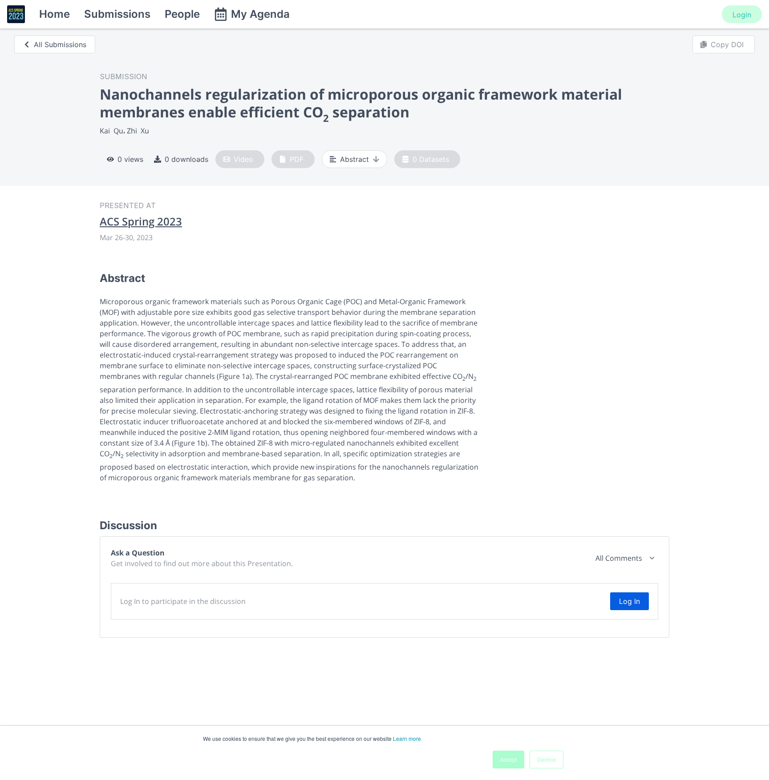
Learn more (407, 738)
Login (742, 14)
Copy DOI (727, 44)
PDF (297, 159)
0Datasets (431, 159)
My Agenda (260, 14)
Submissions (117, 14)
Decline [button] (546, 759)
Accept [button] (508, 759)
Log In (629, 601)
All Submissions (60, 44)
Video (243, 159)
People (182, 14)
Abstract (354, 159)
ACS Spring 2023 (141, 221)
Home (54, 14)
